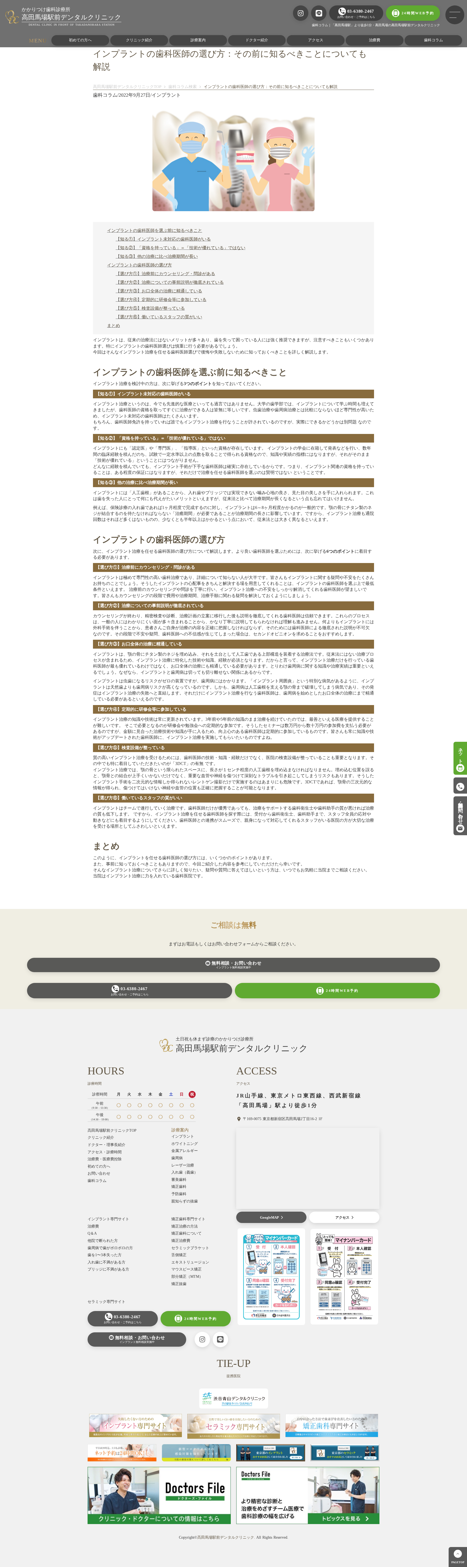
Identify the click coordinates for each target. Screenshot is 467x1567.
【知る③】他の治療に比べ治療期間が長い (157, 256)
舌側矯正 (178, 1255)
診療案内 (198, 40)
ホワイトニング (184, 1144)
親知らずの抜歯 (184, 1201)
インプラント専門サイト (108, 1219)
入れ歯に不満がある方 (106, 1262)
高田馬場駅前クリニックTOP (112, 1130)
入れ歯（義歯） (184, 1172)
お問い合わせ (99, 1173)
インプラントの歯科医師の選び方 (139, 265)
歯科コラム (433, 40)
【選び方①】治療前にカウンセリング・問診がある (165, 273)
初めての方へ (80, 40)
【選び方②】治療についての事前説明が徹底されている (170, 282)
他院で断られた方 (103, 1241)
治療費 (374, 40)
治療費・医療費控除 (105, 1159)
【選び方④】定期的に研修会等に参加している (161, 299)
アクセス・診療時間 (105, 1152)
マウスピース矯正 (186, 1269)
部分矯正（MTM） (187, 1277)
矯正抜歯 (178, 1284)
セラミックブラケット (190, 1248)
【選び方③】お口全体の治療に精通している (159, 291)
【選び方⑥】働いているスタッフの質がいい (159, 317)
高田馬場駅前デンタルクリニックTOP (127, 87)
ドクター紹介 (256, 40)
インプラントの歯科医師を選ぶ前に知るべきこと (154, 230)
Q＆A (92, 1233)
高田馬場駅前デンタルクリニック (225, 1537)
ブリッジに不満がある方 (108, 1269)
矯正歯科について (186, 1233)
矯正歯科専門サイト (188, 1219)
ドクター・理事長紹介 (106, 1145)
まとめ (113, 325)
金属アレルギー (184, 1151)
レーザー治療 (182, 1165)
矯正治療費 (180, 1241)
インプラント (182, 1136)
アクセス (315, 40)
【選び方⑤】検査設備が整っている (150, 308)
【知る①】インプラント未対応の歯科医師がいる (163, 239)
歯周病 (177, 1158)
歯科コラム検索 (182, 87)
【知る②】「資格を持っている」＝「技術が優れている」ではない (180, 247)
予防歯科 (178, 1194)
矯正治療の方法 (184, 1226)
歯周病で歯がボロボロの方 (110, 1248)
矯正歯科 (178, 1187)
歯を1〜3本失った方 (105, 1255)
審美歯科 (178, 1180)
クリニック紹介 (139, 40)
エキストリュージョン (190, 1262)
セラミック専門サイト (106, 1302)
